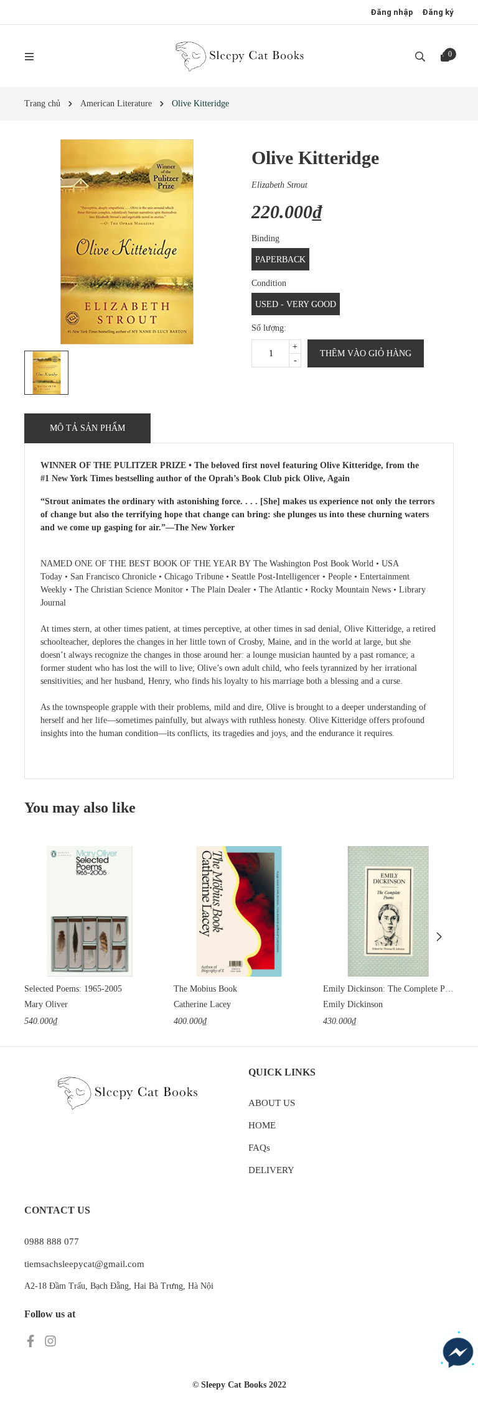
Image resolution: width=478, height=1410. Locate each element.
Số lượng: (268, 328)
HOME (262, 1125)
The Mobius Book (205, 988)
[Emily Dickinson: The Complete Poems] (388, 911)
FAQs (259, 1148)
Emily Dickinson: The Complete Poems (388, 988)
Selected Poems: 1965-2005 (73, 988)
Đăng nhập (391, 12)
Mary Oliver (46, 1004)
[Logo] (239, 56)
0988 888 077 (51, 1241)
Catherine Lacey (202, 1004)
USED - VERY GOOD (295, 304)
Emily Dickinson (353, 1004)
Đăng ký (438, 12)
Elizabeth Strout (279, 185)
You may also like (80, 807)
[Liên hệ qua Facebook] (458, 1352)
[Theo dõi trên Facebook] (31, 1340)
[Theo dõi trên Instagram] (50, 1340)
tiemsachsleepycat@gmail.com (84, 1264)
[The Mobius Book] (239, 911)
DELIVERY (271, 1170)
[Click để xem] (127, 241)
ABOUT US (271, 1103)
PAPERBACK (280, 259)
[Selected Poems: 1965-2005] (89, 911)
